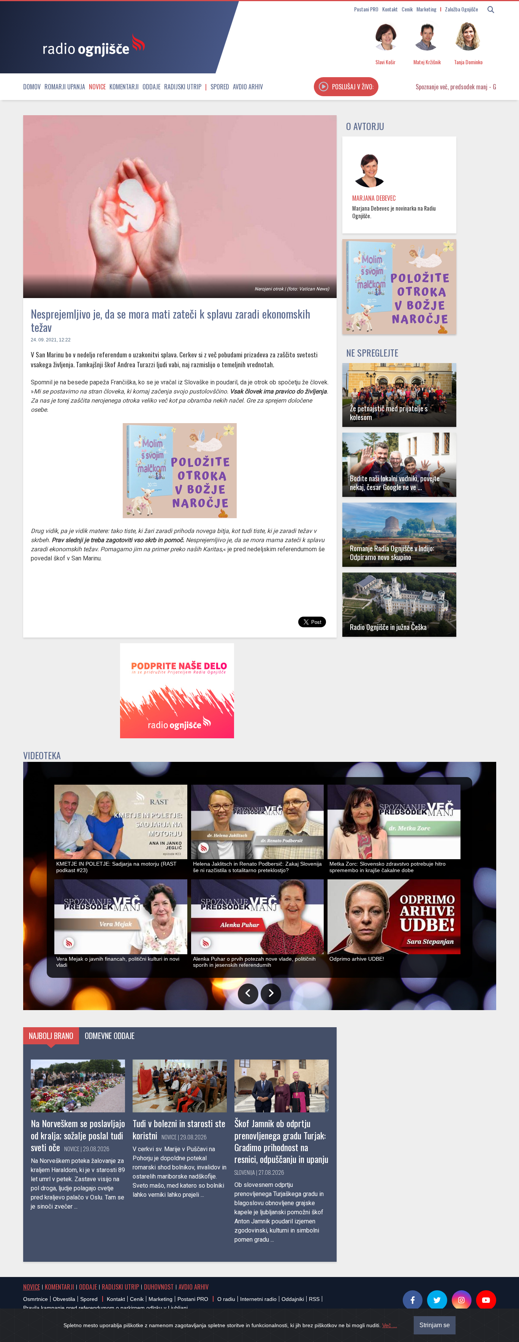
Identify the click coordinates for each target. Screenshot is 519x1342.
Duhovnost (159, 1286)
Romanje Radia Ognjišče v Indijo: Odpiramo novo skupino (392, 552)
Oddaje (151, 86)
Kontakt (390, 9)
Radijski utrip (182, 86)
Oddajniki (293, 1299)
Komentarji (124, 86)
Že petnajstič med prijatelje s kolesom (389, 412)
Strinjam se (434, 1325)
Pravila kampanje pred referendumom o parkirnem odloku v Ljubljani (105, 1308)
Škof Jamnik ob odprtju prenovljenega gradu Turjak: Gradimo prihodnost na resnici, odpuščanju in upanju (281, 1141)
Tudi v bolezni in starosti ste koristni (179, 1129)
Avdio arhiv (248, 86)
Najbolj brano (51, 1035)
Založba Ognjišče (461, 9)
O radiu (226, 1299)
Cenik (407, 9)
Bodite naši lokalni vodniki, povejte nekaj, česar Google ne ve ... (395, 482)
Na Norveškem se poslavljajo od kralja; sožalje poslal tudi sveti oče (78, 1134)
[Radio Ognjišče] (92, 45)
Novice (97, 86)
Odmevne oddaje (109, 1035)
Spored (219, 86)
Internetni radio (258, 1299)
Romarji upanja (64, 86)
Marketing (426, 9)
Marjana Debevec (374, 198)
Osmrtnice (35, 1299)
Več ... (389, 1325)
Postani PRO (366, 9)
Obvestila (64, 1299)
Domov (32, 86)
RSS (314, 1299)
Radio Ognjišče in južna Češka (388, 626)
